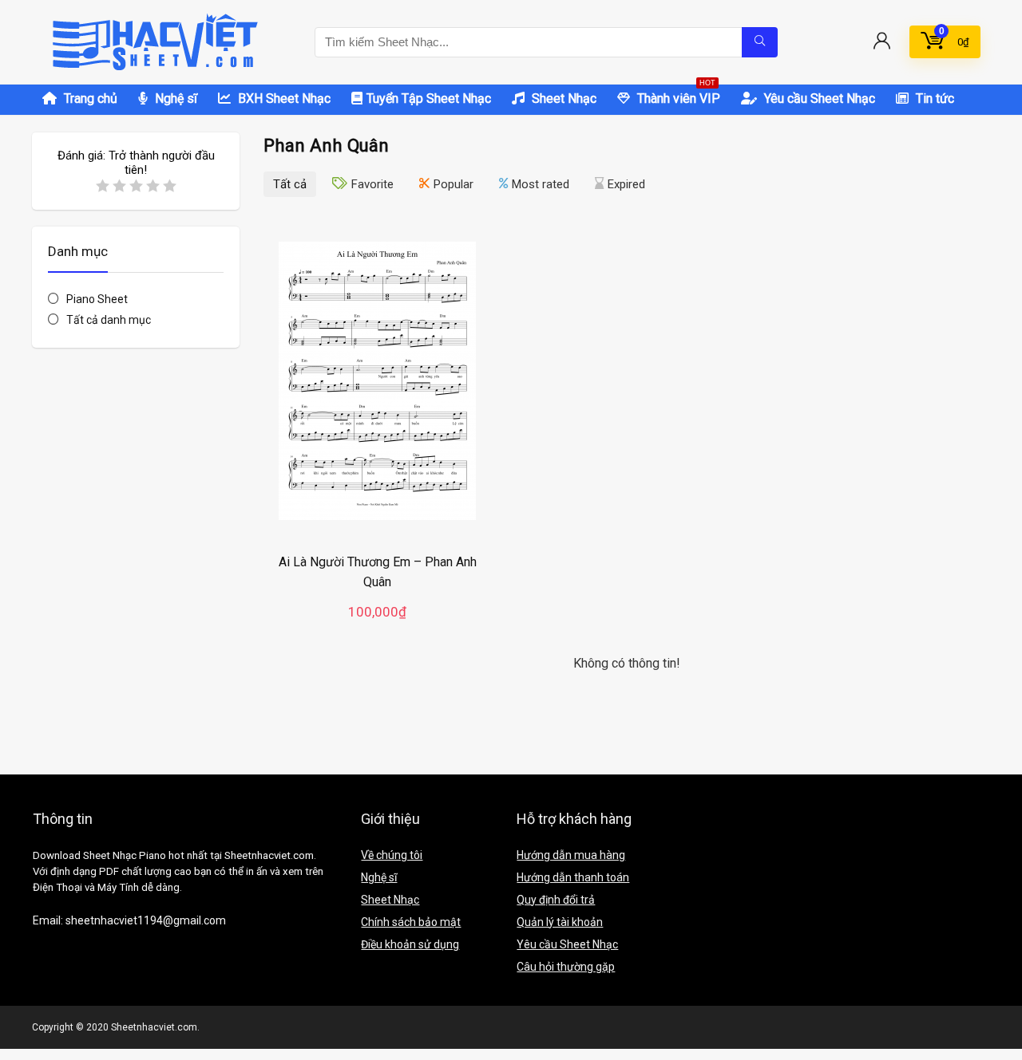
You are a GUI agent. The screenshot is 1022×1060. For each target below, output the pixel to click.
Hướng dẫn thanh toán (573, 877)
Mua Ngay (377, 627)
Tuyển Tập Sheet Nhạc (428, 98)
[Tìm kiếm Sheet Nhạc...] (760, 42)
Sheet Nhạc (562, 98)
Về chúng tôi (391, 855)
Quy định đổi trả (556, 899)
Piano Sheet (97, 299)
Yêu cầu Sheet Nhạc (818, 98)
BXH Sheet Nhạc (283, 98)
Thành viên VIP (677, 95)
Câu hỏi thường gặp (566, 966)
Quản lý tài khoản (560, 922)
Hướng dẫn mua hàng (571, 855)
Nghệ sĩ (174, 98)
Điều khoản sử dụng (410, 944)
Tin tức (933, 98)
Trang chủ (89, 98)
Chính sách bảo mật (411, 922)
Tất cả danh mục (108, 319)
